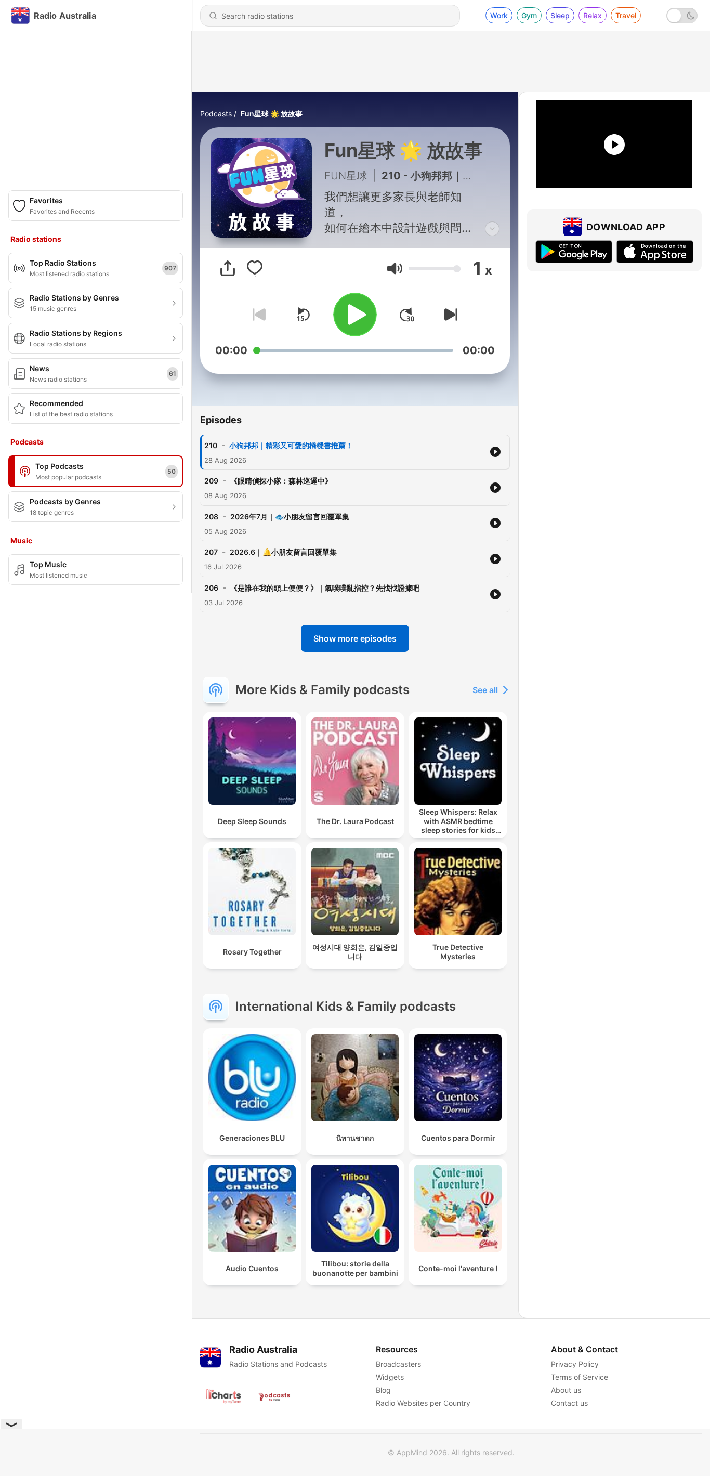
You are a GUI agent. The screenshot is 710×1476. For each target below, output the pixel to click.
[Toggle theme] (682, 15)
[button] (394, 268)
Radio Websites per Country (423, 1403)
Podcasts (216, 113)
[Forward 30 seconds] (407, 314)
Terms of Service (579, 1377)
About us (566, 1390)
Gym (529, 15)
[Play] (355, 314)
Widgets (390, 1377)
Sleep (560, 15)
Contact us (569, 1403)
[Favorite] (254, 268)
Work (499, 15)
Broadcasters (398, 1364)
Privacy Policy (575, 1364)
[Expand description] (492, 228)
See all (485, 690)
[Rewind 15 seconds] (303, 314)
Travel (625, 15)
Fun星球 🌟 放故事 (272, 113)
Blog (383, 1390)
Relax (592, 15)
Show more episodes (355, 638)
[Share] (227, 268)
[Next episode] (448, 314)
